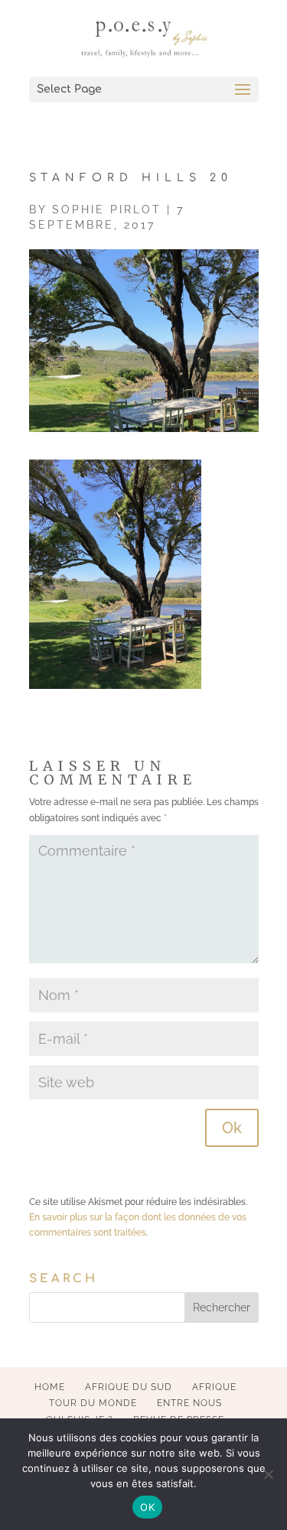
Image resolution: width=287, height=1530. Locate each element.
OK (147, 1507)
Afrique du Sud (128, 1387)
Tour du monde (93, 1403)
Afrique (214, 1387)
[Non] (268, 1474)
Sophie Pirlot (106, 209)
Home (49, 1387)
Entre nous (189, 1403)
